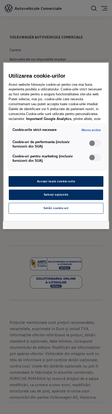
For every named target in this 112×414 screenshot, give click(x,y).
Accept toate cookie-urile (56, 181)
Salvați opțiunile (56, 194)
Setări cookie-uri (56, 208)
